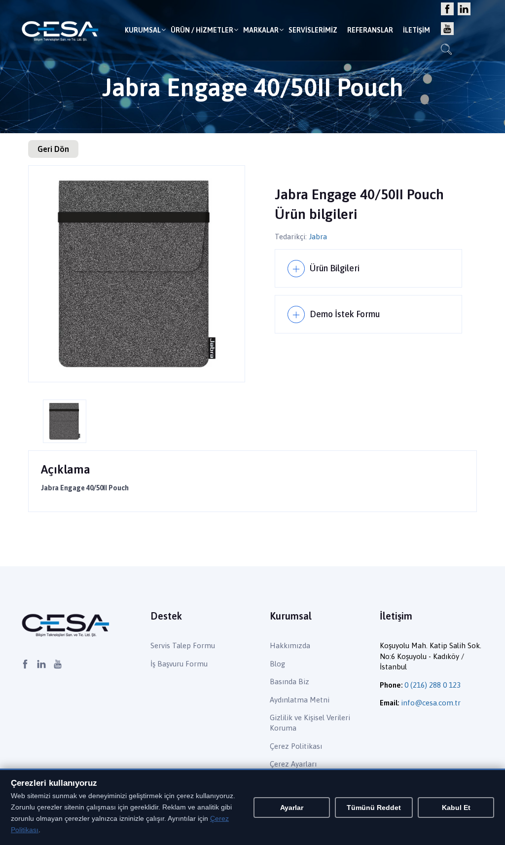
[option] (136, 273)
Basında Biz (289, 681)
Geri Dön (53, 149)
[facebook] (447, 9)
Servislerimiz (313, 30)
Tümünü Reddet (374, 807)
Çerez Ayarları (293, 764)
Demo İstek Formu (345, 314)
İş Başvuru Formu (179, 664)
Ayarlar (291, 807)
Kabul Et (456, 807)
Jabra (318, 236)
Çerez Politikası (296, 746)
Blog (277, 664)
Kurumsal (143, 30)
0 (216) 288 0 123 (432, 685)
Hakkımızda (290, 645)
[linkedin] (464, 9)
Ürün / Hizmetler (202, 30)
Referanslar (370, 30)
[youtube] (447, 29)
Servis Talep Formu (182, 645)
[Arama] (446, 50)
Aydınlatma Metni (299, 700)
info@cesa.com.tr (431, 702)
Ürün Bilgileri (335, 268)
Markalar (261, 30)
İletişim (416, 30)
